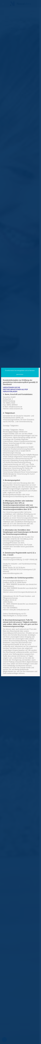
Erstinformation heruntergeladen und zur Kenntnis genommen (20, 372)
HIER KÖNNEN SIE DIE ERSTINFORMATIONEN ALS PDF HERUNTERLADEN (15, 389)
